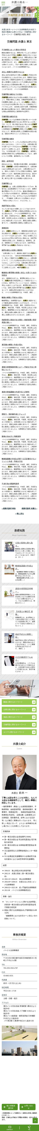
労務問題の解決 (8, 139)
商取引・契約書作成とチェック (14, 414)
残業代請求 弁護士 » (29, 508)
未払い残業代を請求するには (13, 72)
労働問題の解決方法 (9, 117)
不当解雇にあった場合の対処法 (14, 50)
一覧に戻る (19, 514)
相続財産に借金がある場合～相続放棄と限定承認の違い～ (19, 321)
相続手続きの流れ (9, 206)
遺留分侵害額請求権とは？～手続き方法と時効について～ (19, 368)
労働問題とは (7, 183)
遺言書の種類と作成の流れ (12, 345)
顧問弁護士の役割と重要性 (12, 250)
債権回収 (5, 228)
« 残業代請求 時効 (9, 508)
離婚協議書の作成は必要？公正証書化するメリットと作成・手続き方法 (19, 460)
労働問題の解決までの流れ (12, 94)
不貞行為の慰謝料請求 (10, 484)
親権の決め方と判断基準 (11, 436)
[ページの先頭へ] (35, 1120)
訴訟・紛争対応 (8, 161)
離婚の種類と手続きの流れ (12, 297)
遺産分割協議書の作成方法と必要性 (15, 392)
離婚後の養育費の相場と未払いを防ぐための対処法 (19, 274)
